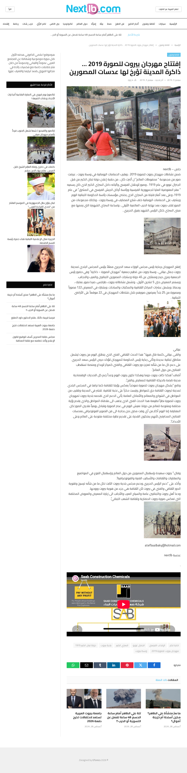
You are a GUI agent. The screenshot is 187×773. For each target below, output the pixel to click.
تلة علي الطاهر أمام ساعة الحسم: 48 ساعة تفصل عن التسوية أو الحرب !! (85, 34)
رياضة (16, 24)
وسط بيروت (141, 651)
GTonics (96, 760)
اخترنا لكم (174, 645)
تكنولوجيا (68, 24)
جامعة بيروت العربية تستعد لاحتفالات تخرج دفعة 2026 (87, 717)
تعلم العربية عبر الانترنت (168, 9)
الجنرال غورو (139, 645)
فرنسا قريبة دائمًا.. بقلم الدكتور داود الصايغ (33, 317)
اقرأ (10, 9)
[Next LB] (93, 9)
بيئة (101, 24)
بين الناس (54, 24)
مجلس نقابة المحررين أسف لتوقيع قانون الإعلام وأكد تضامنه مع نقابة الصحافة (34, 338)
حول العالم (82, 24)
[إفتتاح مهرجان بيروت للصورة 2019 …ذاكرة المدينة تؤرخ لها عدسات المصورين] (124, 123)
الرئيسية (173, 24)
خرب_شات (27, 24)
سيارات (162, 24)
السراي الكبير (122, 645)
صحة (109, 24)
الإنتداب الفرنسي (157, 645)
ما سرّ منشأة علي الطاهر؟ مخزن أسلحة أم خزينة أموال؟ (164, 717)
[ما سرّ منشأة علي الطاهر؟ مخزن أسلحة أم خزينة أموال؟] (163, 698)
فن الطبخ (119, 24)
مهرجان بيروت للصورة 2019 (165, 651)
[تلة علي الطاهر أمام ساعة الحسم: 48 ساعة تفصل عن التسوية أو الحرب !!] (123, 698)
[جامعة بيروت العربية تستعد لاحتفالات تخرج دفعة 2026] (84, 698)
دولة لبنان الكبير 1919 (85, 645)
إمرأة (93, 24)
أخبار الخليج (133, 24)
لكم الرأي (41, 24)
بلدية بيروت (106, 645)
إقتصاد (6, 24)
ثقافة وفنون (148, 24)
